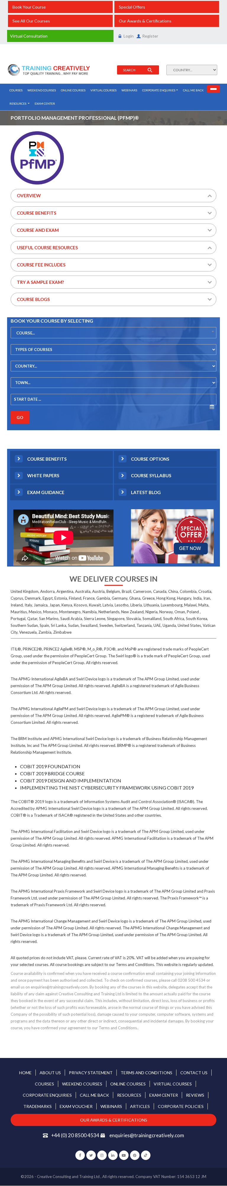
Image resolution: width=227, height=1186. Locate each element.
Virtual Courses (103, 90)
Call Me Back (193, 90)
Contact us (193, 1072)
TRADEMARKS (37, 1106)
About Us (50, 1072)
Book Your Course (29, 6)
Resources (18, 103)
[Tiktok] (145, 1155)
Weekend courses (41, 90)
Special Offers (132, 6)
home (25, 1072)
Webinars (129, 90)
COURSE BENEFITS (36, 213)
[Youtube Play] (124, 1155)
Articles (140, 1106)
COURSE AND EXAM (38, 230)
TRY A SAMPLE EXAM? (40, 282)
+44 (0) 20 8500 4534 (75, 1135)
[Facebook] (80, 1155)
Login (129, 35)
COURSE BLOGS (33, 299)
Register (150, 35)
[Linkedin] (113, 1155)
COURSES (15, 90)
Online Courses (73, 90)
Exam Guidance (45, 492)
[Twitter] (91, 1155)
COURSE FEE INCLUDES (41, 264)
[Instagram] (102, 1155)
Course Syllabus (151, 475)
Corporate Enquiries (158, 90)
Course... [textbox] (25, 333)
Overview (29, 195)
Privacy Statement (91, 1072)
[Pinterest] (135, 1155)
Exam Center (45, 103)
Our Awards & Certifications (145, 20)
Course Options (150, 459)
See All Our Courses (31, 20)
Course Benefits (47, 459)
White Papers (43, 475)
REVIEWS (195, 1095)
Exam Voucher (76, 1106)
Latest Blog (146, 492)
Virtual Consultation (29, 35)
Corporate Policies (181, 1106)
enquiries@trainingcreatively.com (146, 1135)
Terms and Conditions (146, 1072)
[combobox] (113, 332)
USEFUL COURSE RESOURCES (47, 247)
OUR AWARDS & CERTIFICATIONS (113, 1119)
